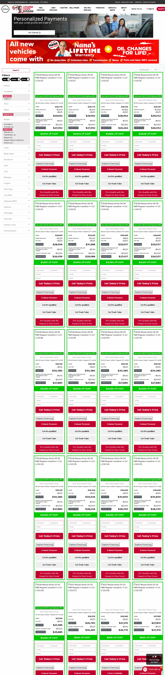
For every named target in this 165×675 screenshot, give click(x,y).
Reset (15, 70)
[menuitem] (16, 96)
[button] (41, 9)
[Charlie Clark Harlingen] (17, 8)
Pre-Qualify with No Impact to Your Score (49, 193)
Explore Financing (44, 163)
